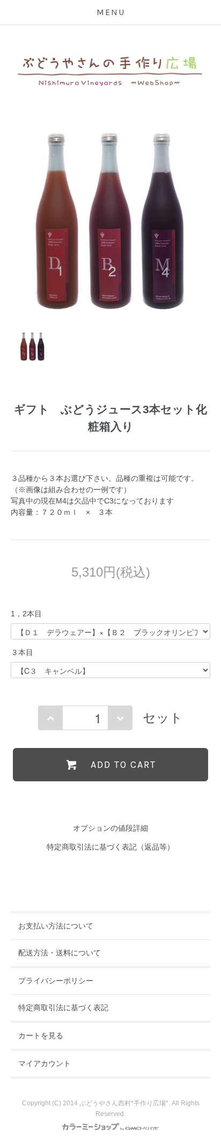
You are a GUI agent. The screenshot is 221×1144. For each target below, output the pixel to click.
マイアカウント (44, 1063)
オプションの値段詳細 (110, 828)
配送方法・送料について (59, 952)
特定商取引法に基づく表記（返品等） (110, 847)
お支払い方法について (55, 926)
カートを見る (40, 1035)
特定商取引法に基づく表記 (63, 1007)
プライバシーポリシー (55, 980)
